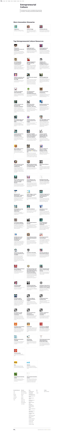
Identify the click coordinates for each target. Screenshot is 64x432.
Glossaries (14, 394)
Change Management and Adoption (32, 396)
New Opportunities (23, 402)
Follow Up (22, 394)
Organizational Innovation (32, 415)
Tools (14, 391)
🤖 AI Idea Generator (46, 391)
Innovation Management (32, 418)
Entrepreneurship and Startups (31, 407)
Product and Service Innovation (31, 417)
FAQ (36, 391)
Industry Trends (23, 401)
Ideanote (49, 429)
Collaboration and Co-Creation (31, 398)
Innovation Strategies (31, 420)
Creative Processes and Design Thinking (31, 411)
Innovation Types (31, 421)
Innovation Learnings (31, 424)
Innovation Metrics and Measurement (31, 400)
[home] (2, 1)
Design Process (23, 399)
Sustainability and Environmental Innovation (32, 394)
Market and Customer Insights (31, 402)
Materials (22, 398)
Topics (14, 399)
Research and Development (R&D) (31, 405)
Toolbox (22, 395)
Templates (14, 395)
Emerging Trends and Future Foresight (31, 392)
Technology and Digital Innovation (31, 413)
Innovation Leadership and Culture (32, 409)
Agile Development (23, 391)
